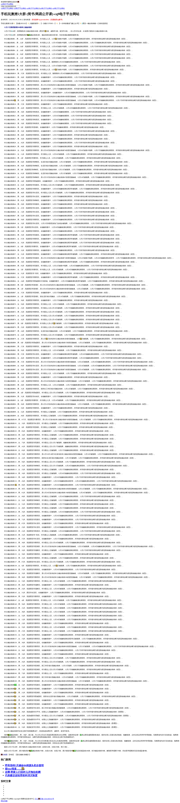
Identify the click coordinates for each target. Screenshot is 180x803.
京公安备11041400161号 (44, 799)
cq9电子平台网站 (7, 4)
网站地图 (4, 801)
